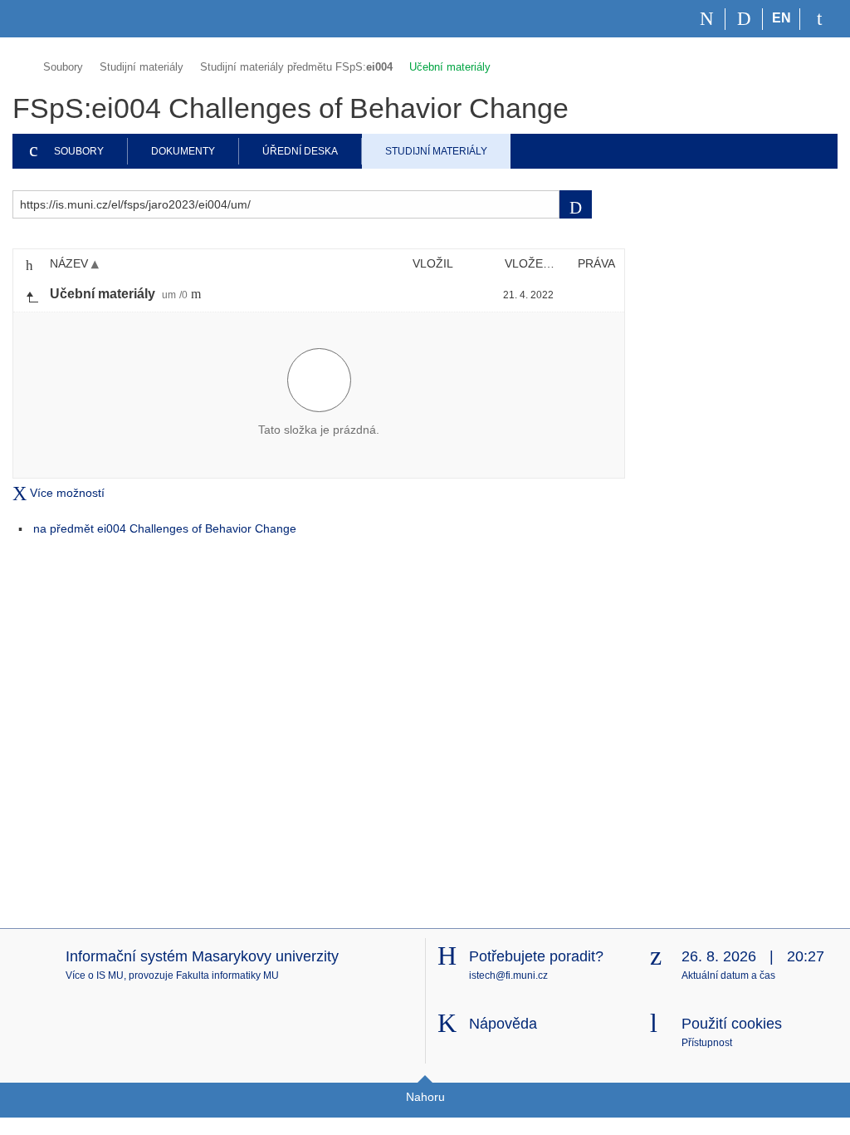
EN (781, 18)
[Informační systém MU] (19, 64)
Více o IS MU (95, 975)
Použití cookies (731, 1023)
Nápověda (503, 1023)
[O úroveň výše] (31, 295)
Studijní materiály (141, 67)
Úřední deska (300, 151)
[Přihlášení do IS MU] (819, 19)
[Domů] (706, 19)
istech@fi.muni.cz (508, 975)
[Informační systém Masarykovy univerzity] (42, 18)
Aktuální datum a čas (728, 975)
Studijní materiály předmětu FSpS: (296, 67)
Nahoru (425, 1096)
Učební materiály (450, 67)
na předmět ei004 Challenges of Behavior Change (164, 528)
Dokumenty (183, 151)
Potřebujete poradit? (536, 956)
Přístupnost (706, 1043)
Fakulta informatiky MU (227, 975)
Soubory (63, 67)
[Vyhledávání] (744, 19)
